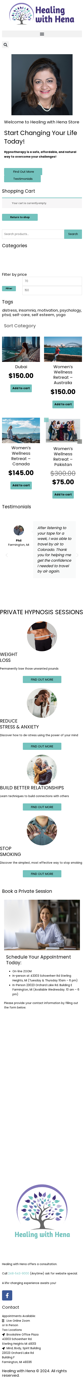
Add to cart (21, 388)
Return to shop (20, 217)
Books (10, 260)
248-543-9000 (18, 1273)
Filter (9, 288)
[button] (42, 34)
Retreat (11, 265)
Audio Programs (17, 254)
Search (73, 234)
